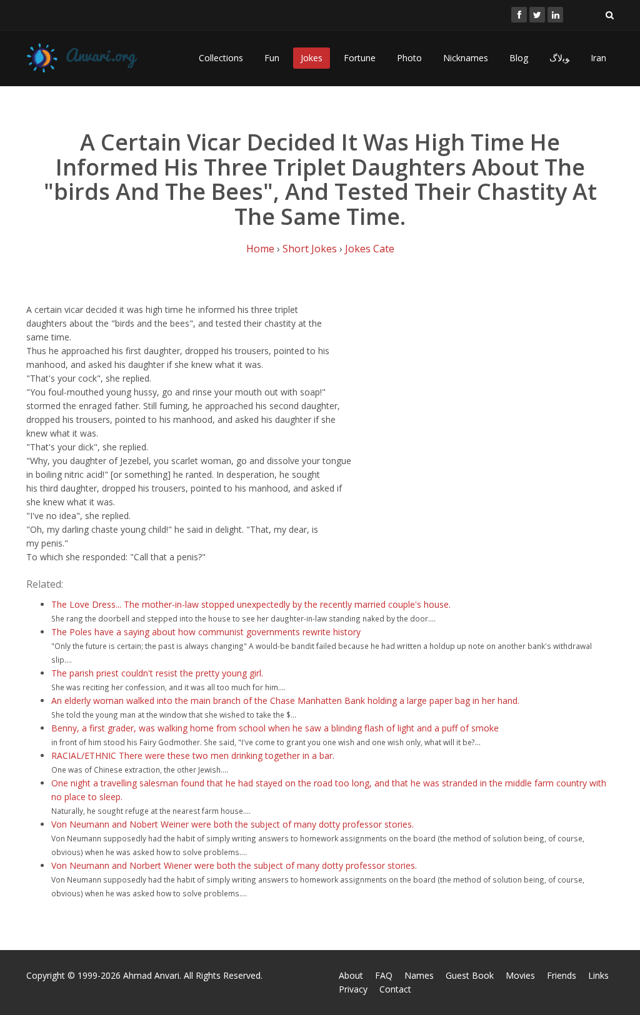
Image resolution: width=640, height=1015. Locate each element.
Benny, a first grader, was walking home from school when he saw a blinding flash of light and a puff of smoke (275, 728)
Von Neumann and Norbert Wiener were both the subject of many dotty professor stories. (234, 865)
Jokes (311, 58)
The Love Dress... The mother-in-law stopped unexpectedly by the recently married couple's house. (251, 604)
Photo (409, 58)
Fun (271, 58)
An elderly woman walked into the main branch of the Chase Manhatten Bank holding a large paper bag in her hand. (285, 700)
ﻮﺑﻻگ (559, 58)
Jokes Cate (369, 248)
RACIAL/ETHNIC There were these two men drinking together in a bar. (192, 755)
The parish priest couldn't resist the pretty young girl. (157, 673)
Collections (221, 58)
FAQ (383, 975)
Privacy (353, 989)
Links (598, 975)
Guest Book (470, 975)
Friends (561, 975)
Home (260, 248)
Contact (395, 989)
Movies (520, 975)
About (351, 975)
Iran (598, 58)
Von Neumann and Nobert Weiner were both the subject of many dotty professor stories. (232, 824)
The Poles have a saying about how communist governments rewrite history (206, 632)
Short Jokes (309, 248)
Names (419, 975)
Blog (518, 58)
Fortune (360, 58)
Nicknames (465, 58)
